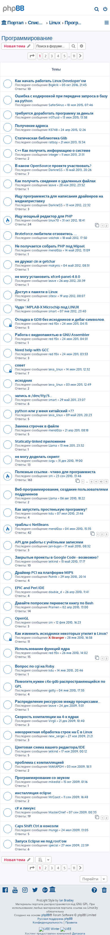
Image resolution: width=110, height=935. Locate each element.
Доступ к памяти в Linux (36, 291)
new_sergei (57, 736)
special (53, 845)
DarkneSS (56, 170)
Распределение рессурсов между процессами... (57, 701)
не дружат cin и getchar (35, 261)
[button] (32, 55)
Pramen (54, 607)
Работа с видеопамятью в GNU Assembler (52, 334)
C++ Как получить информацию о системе (52, 150)
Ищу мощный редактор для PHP (43, 216)
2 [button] (46, 56)
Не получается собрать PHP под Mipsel (50, 245)
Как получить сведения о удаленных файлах (55, 180)
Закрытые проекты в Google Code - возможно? (56, 557)
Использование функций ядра (42, 648)
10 (101, 481)
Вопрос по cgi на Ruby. (35, 666)
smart (53, 311)
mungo (53, 830)
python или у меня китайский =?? (44, 410)
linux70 (54, 220)
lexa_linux (56, 369)
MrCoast (54, 797)
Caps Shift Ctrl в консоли (36, 825)
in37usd (54, 117)
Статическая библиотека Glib (41, 137)
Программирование (26, 37)
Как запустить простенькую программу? (51, 509)
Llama (53, 445)
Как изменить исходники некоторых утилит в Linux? (61, 633)
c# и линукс (25, 807)
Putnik (53, 577)
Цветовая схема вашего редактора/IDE (50, 747)
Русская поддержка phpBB (55, 918)
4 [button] (58, 56)
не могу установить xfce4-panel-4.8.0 (47, 276)
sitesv (53, 296)
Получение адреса (31, 125)
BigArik (54, 85)
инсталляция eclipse (33, 792)
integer (53, 155)
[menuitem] (97, 9)
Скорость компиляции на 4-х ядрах (47, 716)
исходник (23, 380)
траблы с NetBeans (32, 524)
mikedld (54, 782)
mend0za (55, 250)
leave (52, 185)
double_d (55, 592)
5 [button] (64, 56)
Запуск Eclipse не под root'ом (41, 841)
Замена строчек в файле (37, 425)
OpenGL (22, 618)
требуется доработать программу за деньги (54, 113)
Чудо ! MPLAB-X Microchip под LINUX (47, 306)
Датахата (78, 933)
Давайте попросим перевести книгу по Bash (54, 602)
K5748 (53, 130)
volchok (54, 238)
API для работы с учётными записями (49, 541)
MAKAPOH (56, 767)
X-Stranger (56, 638)
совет (20, 365)
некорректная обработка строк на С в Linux (53, 731)
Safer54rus (56, 105)
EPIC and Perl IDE (29, 587)
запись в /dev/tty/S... (33, 395)
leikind (53, 561)
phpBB (45, 915)
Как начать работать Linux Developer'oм (50, 80)
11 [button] (74, 56)
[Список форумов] (13, 7)
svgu (52, 461)
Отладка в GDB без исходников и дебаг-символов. (60, 319)
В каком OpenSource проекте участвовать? (53, 165)
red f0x (54, 324)
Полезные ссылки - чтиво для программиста (55, 471)
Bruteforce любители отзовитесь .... (46, 233)
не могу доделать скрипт (37, 456)
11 (106, 481)
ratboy (53, 142)
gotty (52, 690)
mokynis (54, 265)
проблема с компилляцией (39, 762)
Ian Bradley (66, 900)
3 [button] (52, 56)
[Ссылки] (107, 22)
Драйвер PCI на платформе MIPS (44, 572)
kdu (51, 513)
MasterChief (57, 812)
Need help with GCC (32, 349)
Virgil (52, 721)
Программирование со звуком (42, 777)
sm (51, 476)
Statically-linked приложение (40, 441)
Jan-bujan (55, 546)
